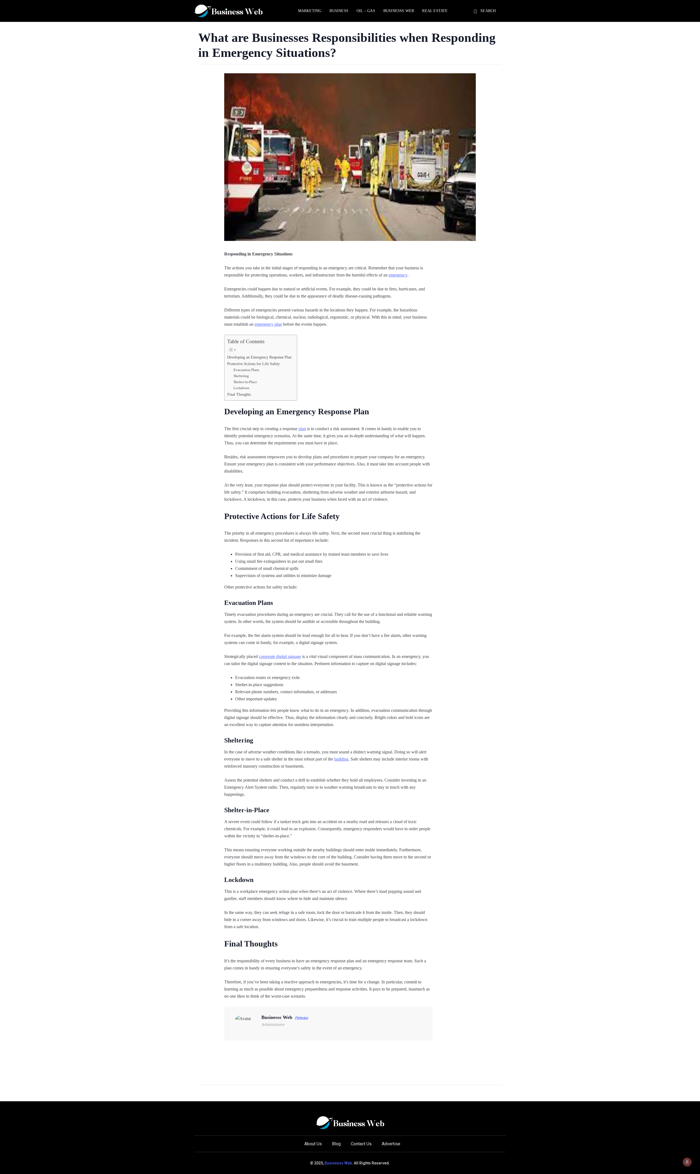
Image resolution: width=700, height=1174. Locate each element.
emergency (398, 275)
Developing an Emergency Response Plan (259, 357)
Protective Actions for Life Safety (253, 364)
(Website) (301, 1017)
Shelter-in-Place (245, 382)
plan (302, 428)
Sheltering (241, 376)
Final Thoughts (239, 394)
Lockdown (241, 388)
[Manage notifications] (687, 1162)
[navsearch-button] (476, 11)
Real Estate (435, 11)
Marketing (310, 11)
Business (338, 11)
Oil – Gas (366, 11)
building (341, 759)
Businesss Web (398, 11)
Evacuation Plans (246, 370)
